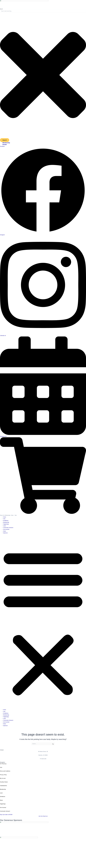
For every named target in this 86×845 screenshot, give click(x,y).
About (4, 531)
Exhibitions (5, 520)
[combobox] (43, 11)
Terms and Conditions (5, 771)
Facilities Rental (4, 782)
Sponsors (5, 532)
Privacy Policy (3, 774)
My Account (3, 778)
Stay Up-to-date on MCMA (6, 814)
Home (4, 517)
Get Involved (6, 529)
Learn (4, 525)
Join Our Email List (43, 816)
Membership (6, 522)
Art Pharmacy (3, 763)
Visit (4, 518)
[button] (43, 622)
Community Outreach (8, 527)
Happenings (6, 524)
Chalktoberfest (3, 785)
